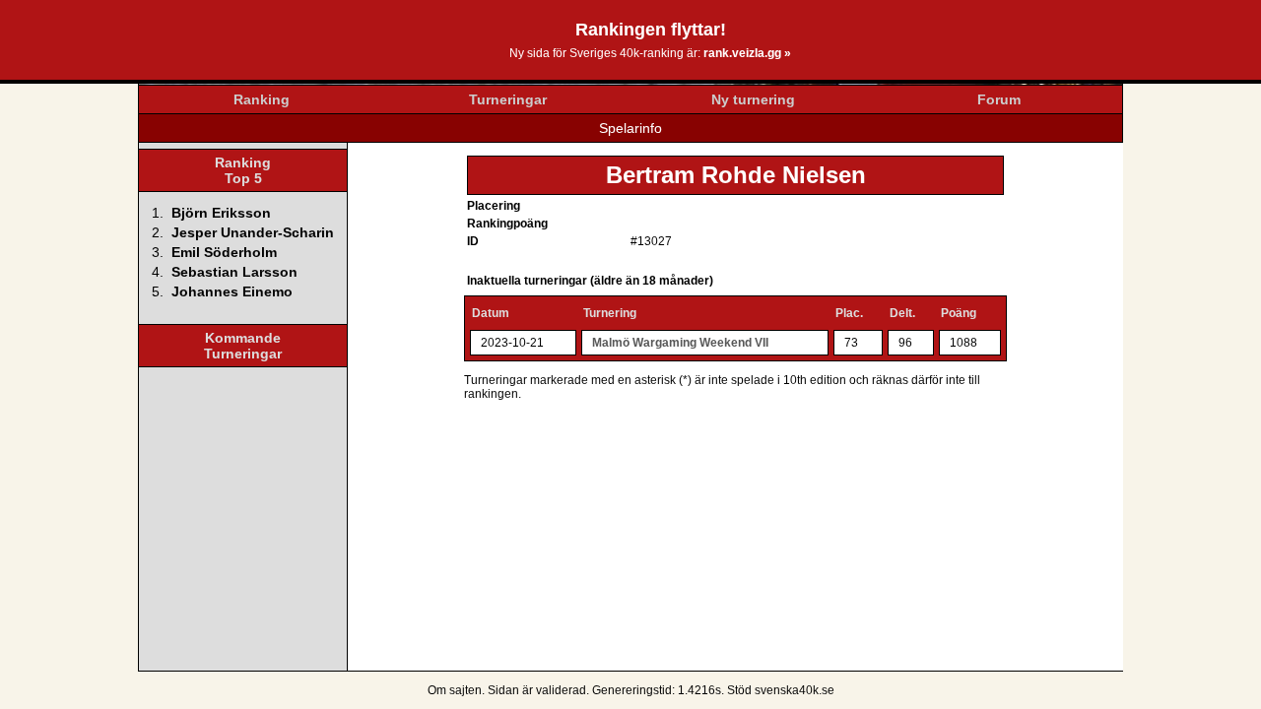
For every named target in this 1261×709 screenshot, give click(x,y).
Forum (999, 99)
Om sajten (455, 690)
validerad (561, 690)
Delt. (902, 313)
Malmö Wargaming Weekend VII (680, 343)
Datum (490, 313)
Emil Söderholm (224, 252)
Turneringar (508, 99)
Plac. (849, 313)
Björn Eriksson (221, 213)
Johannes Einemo (232, 291)
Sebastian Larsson (234, 272)
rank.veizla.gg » (747, 53)
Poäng (958, 313)
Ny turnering (753, 99)
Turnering (609, 313)
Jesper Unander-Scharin (252, 232)
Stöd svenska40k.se (780, 690)
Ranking (261, 99)
